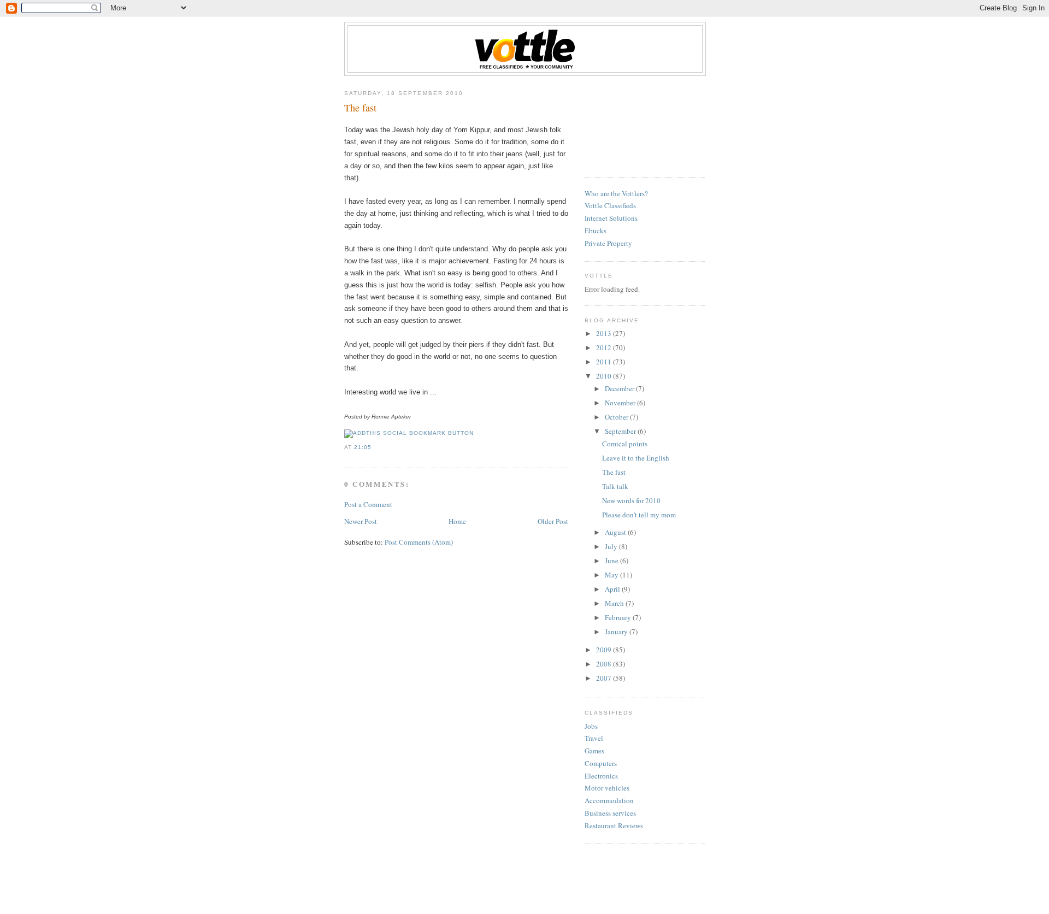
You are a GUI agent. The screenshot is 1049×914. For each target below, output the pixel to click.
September (621, 431)
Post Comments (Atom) (419, 542)
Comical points (624, 444)
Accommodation (609, 800)
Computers (601, 763)
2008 (604, 664)
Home (457, 521)
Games (594, 751)
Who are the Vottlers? (616, 193)
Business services (610, 813)
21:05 (363, 447)
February (619, 617)
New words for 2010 (631, 500)
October (617, 417)
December (620, 388)
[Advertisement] (634, 122)
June (612, 560)
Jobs (591, 726)
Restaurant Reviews (614, 825)
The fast (360, 107)
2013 (604, 333)
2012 (604, 347)
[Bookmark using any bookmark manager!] (409, 433)
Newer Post (360, 521)
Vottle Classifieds (610, 205)
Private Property (608, 243)
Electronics (601, 776)
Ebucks (595, 230)
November (621, 403)
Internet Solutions (611, 218)
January (617, 631)
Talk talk (615, 486)
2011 (604, 362)
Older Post (553, 521)
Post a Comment (368, 504)
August (616, 532)
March (615, 603)
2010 (604, 376)
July (612, 546)
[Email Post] (375, 447)
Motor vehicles (607, 788)
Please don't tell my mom (639, 515)
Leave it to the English (635, 458)
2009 (604, 649)
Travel (594, 738)
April (613, 589)
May (612, 575)
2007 (604, 678)
